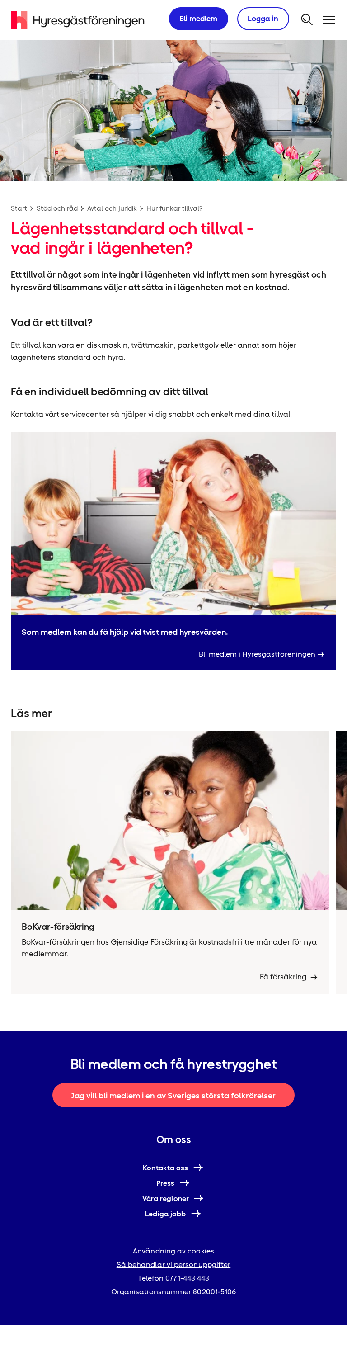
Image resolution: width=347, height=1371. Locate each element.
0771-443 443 (187, 1278)
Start (19, 208)
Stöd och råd (57, 208)
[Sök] (307, 20)
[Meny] (329, 20)
